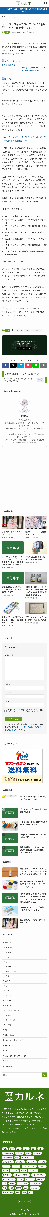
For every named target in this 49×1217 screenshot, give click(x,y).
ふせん (8, 1015)
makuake (19, 1153)
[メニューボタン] (3, 3)
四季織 (12, 1183)
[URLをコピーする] (43, 365)
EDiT (18, 1149)
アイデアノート (27, 1157)
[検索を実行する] (44, 1074)
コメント (9, 655)
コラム (7, 1050)
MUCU (28, 1153)
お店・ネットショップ (14, 1040)
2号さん (24, 416)
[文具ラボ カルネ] (24, 3)
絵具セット (35, 1188)
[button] (5, 365)
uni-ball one (7, 1157)
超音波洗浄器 (8, 1192)
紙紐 (25, 1188)
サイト (7, 701)
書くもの (8, 942)
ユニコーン (7, 1175)
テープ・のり (11, 1020)
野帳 (17, 1192)
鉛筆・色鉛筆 (11, 971)
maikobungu (8, 1153)
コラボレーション (29, 1166)
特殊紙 (18, 1188)
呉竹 (4, 1183)
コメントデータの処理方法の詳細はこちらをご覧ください (24, 728)
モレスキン (33, 1170)
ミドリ (23, 1170)
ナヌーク (14, 1170)
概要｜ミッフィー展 (16, 261)
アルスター (20, 1162)
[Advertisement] (24, 478)
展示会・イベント (12, 1045)
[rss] (29, 1201)
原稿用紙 (40, 1179)
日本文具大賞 (36, 1183)
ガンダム (42, 1162)
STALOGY (37, 1153)
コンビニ (42, 1166)
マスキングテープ (12, 1010)
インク (8, 957)
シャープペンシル (12, 966)
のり (17, 1157)
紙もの (7, 981)
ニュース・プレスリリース (15, 1056)
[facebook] (20, 1201)
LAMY (40, 1149)
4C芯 (5, 1149)
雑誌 (30, 1192)
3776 (12, 1149)
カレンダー (31, 1162)
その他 (8, 976)
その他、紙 (10, 995)
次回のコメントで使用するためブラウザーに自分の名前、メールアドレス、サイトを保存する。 (25, 711)
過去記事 (8, 1066)
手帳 (7, 990)
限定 (27, 330)
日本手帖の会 (22, 1183)
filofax (26, 1149)
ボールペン (10, 962)
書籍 (4, 1188)
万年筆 (8, 952)
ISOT (33, 1149)
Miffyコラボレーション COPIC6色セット (33, 69)
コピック (18, 330)
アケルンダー (8, 1162)
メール (8, 693)
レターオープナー (38, 1175)
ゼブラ (5, 1170)
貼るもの (8, 1005)
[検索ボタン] (45, 3)
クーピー (6, 1166)
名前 (7, 684)
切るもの (8, 1000)
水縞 (11, 1188)
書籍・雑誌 (9, 1035)
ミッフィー (36, 330)
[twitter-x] (24, 1201)
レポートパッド (8, 1179)
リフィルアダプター (21, 1175)
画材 (7, 32)
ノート (8, 986)
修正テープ (30, 1179)
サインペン (10, 947)
